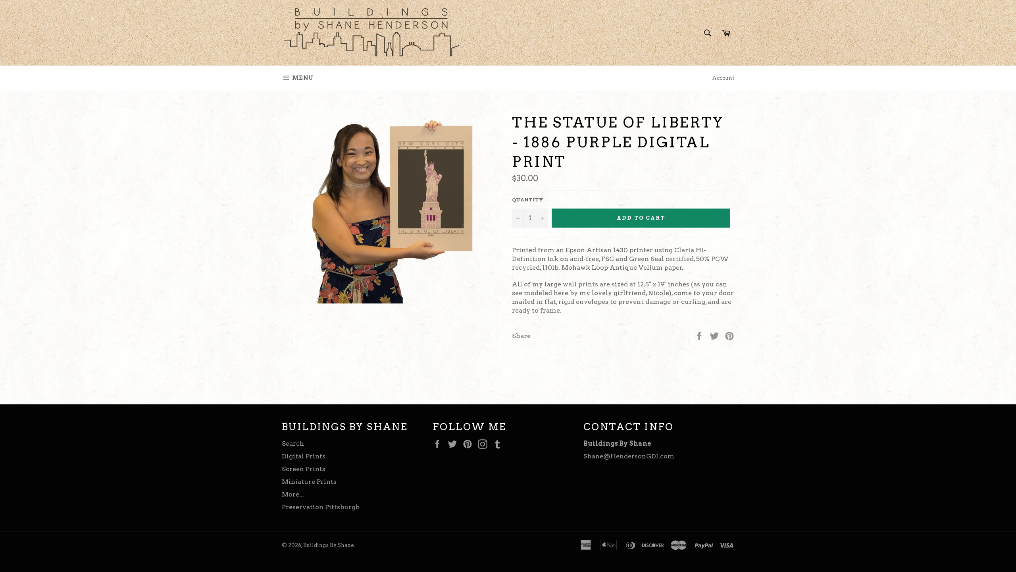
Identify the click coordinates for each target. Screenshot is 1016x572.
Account (723, 78)
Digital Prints (303, 456)
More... (293, 494)
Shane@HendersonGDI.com (628, 456)
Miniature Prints (309, 481)
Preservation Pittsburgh (321, 507)
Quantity (527, 200)
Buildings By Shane (328, 545)
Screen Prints (303, 469)
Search (293, 443)
